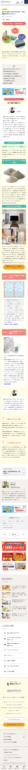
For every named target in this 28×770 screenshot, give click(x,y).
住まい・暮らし (4, 768)
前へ (5, 534)
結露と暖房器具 (7, 384)
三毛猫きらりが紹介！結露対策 (11, 324)
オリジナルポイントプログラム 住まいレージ (14, 638)
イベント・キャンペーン (12, 650)
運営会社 (5, 760)
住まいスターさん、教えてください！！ (12, 69)
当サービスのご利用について (10, 734)
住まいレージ (11, 768)
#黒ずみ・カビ (11, 521)
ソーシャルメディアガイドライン (10, 755)
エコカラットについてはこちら (9, 203)
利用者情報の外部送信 (8, 752)
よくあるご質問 (10, 671)
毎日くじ (24, 768)
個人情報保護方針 (14, 749)
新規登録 (17, 2)
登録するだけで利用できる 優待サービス (13, 644)
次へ (23, 534)
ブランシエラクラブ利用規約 (10, 742)
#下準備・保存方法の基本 (8, 527)
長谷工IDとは (6, 749)
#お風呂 (17, 521)
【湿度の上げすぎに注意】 (9, 78)
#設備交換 (5, 523)
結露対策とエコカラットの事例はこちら (14, 267)
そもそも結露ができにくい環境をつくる (12, 76)
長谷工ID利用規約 (8, 739)
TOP (2, 4)
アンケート (9, 655)
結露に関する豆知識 (7, 83)
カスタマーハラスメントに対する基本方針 (12, 757)
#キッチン (12, 525)
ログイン (21, 2)
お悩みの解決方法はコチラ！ (9, 71)
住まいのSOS (18, 4)
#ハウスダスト (5, 525)
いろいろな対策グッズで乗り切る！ (11, 73)
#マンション (10, 523)
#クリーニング (18, 523)
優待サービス (17, 768)
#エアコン (5, 521)
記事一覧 (14, 534)
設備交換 (8, 19)
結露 (3, 19)
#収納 (22, 521)
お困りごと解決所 (11, 660)
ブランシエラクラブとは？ (13, 666)
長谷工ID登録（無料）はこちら (14, 724)
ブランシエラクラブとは (14, 719)
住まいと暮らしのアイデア (9, 4)
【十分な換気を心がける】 (9, 80)
